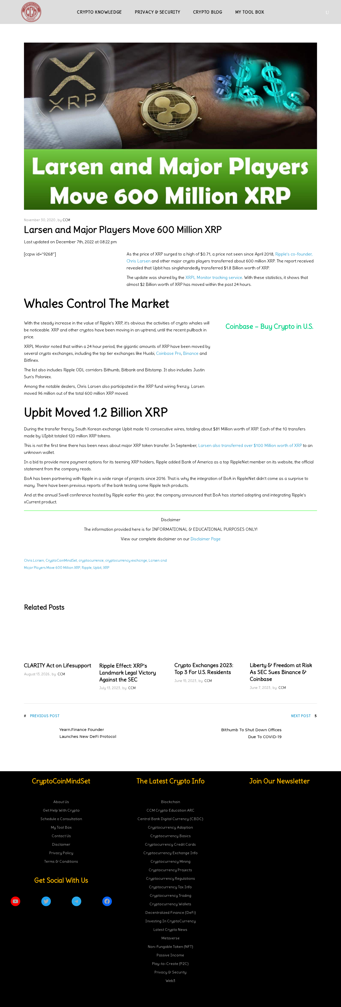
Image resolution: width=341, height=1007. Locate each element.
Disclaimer (61, 844)
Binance (190, 353)
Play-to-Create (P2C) (170, 963)
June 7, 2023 (260, 687)
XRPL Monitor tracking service (213, 277)
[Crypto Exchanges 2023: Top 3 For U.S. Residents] (208, 638)
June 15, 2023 (185, 681)
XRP (106, 567)
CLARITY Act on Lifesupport (57, 665)
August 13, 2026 (37, 674)
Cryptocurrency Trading (170, 895)
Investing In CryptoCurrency (170, 920)
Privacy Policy (61, 852)
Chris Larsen (34, 560)
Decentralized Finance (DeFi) (170, 912)
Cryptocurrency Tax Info (170, 886)
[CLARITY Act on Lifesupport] (57, 638)
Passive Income (170, 954)
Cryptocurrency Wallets (170, 903)
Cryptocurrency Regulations (170, 878)
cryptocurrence (91, 560)
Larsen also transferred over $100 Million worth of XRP (250, 445)
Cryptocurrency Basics (170, 835)
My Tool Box (61, 827)
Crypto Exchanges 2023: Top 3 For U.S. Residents (203, 668)
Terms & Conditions (61, 861)
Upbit (97, 567)
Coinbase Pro (168, 353)
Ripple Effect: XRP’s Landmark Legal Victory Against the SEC (127, 672)
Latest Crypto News (170, 929)
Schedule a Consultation (61, 818)
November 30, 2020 (39, 220)
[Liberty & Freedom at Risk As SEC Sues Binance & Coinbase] (283, 638)
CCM (66, 220)
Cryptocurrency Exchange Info (170, 852)
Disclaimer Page (205, 538)
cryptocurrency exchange (126, 560)
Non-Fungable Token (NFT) (170, 946)
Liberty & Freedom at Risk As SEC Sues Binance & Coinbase (281, 672)
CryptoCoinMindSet (61, 560)
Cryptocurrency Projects (170, 869)
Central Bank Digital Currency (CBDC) (170, 818)
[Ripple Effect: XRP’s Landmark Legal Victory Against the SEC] (133, 638)
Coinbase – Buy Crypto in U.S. (269, 326)
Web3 (170, 980)
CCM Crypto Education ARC (170, 810)
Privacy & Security (170, 971)
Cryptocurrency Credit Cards (170, 844)
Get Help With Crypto (61, 810)
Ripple (87, 567)
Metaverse (170, 937)
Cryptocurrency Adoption (170, 827)
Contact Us (61, 835)
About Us (61, 801)
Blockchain (170, 801)
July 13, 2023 (109, 688)
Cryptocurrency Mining (170, 861)
